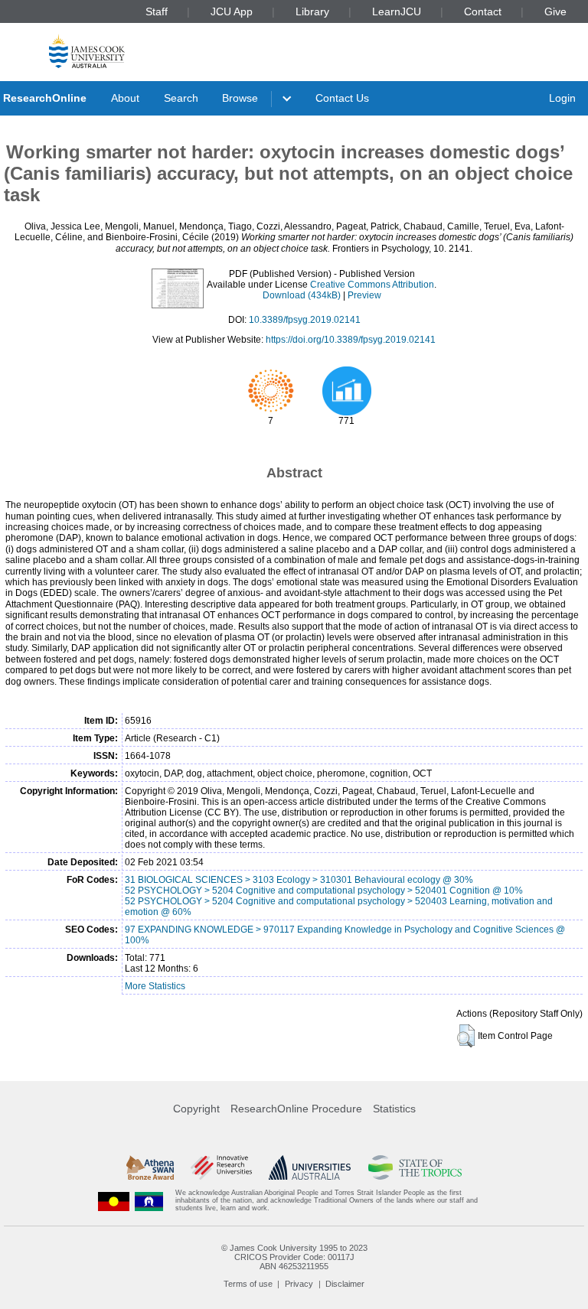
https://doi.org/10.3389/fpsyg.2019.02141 (351, 339)
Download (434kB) (302, 295)
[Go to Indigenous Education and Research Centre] (114, 1201)
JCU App (232, 11)
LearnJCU (396, 11)
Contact (482, 11)
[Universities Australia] (310, 1167)
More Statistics (155, 986)
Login (562, 98)
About (125, 98)
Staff (156, 11)
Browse (240, 98)
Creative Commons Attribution (372, 284)
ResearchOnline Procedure (296, 1108)
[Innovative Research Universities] (221, 1167)
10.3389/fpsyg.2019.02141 (305, 319)
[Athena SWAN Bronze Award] (150, 1167)
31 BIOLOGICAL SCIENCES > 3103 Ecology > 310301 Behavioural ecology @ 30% (299, 879)
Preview (364, 295)
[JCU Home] (87, 51)
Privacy (299, 1283)
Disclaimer (344, 1283)
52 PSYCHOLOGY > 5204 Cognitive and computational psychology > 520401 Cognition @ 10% (324, 890)
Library (312, 11)
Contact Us (342, 98)
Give (555, 11)
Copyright (196, 1108)
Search (181, 98)
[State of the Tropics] (415, 1167)
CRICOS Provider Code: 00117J (294, 1257)
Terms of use (248, 1283)
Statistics (394, 1108)
